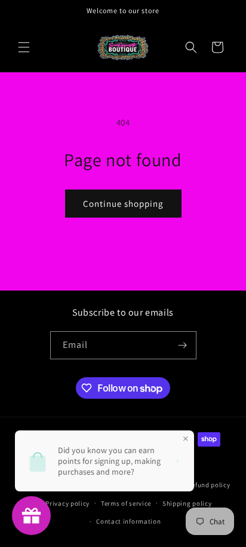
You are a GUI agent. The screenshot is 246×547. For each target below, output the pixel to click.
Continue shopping (123, 203)
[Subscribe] (183, 345)
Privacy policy (67, 503)
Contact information (128, 521)
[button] (24, 47)
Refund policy (208, 485)
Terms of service (126, 503)
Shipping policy (187, 503)
